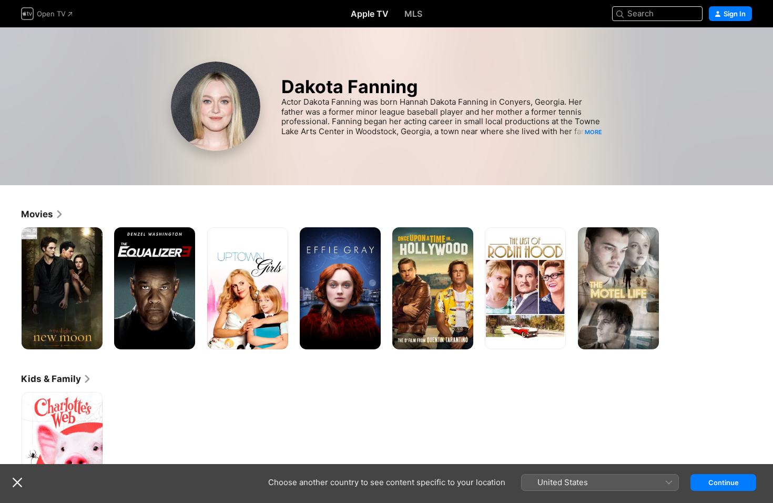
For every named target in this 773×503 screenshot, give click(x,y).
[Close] (17, 482)
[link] (42, 214)
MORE (593, 132)
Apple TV (370, 13)
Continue (723, 482)
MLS (413, 13)
